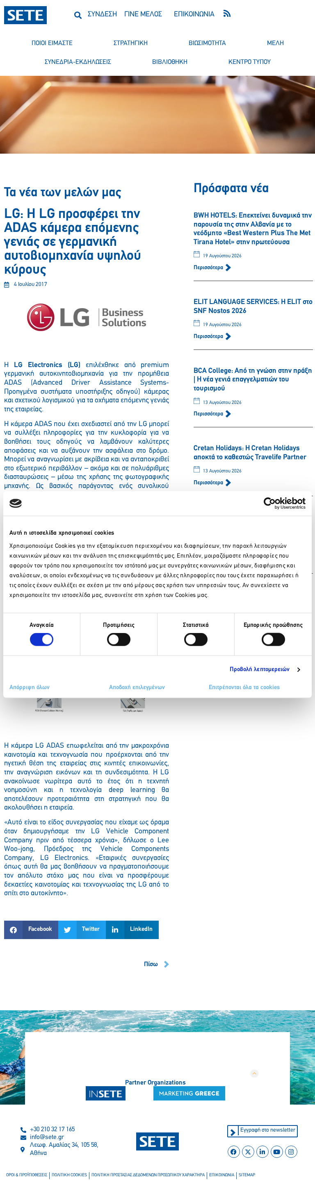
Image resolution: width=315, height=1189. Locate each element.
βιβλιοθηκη (169, 62)
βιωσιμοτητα (207, 43)
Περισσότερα (209, 268)
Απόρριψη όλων (29, 687)
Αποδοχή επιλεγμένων (137, 687)
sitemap (247, 1175)
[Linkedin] (262, 1152)
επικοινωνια (221, 1175)
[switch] (118, 639)
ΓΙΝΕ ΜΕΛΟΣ (143, 14)
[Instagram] (291, 1152)
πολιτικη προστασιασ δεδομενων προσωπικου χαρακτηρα (148, 1175)
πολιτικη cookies (69, 1175)
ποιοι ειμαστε (52, 43)
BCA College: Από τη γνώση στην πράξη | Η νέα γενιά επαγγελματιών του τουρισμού (253, 380)
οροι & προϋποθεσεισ (26, 1175)
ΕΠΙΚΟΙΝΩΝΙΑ (194, 14)
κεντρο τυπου (249, 62)
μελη (275, 43)
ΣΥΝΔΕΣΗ (102, 14)
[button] (78, 15)
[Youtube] (277, 1152)
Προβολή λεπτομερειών (260, 670)
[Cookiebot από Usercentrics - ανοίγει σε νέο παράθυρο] (270, 503)
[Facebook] (234, 1152)
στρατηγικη (131, 43)
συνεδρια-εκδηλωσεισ (78, 62)
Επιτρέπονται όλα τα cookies (244, 687)
